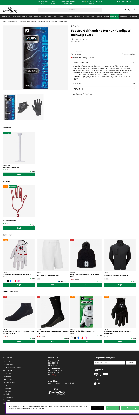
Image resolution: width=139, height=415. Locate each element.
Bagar (30, 17)
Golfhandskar (46, 17)
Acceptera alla (112, 408)
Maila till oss (52, 365)
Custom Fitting (8, 361)
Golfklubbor (6, 17)
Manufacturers (8, 370)
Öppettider (7, 400)
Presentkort (133, 17)
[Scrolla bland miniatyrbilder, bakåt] (5, 107)
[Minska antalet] (73, 50)
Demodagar (7, 376)
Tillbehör (69, 17)
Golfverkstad (86, 17)
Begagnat (99, 17)
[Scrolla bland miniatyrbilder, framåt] (66, 107)
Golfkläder (60, 17)
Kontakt (4, 2)
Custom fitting (16, 17)
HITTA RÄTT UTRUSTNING (12, 367)
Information (78, 89)
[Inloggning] (125, 10)
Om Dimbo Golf (8, 397)
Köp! (19, 285)
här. (44, 408)
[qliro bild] (101, 375)
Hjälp (9, 2)
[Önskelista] (130, 10)
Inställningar (98, 408)
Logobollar (7, 394)
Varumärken (124, 17)
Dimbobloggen (8, 364)
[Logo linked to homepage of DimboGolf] (10, 10)
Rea (92, 17)
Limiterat (106, 17)
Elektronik (76, 17)
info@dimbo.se (132, 2)
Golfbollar (37, 17)
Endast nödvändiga (130, 408)
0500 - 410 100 (57, 363)
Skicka (131, 362)
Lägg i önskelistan (129, 54)
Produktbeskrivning (81, 63)
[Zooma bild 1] (35, 57)
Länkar (5, 385)
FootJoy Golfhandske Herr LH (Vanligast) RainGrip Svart (49, 21)
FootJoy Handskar (24, 21)
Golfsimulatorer (8, 391)
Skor (54, 17)
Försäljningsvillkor (9, 382)
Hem (4, 21)
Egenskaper (77, 84)
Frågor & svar (8, 379)
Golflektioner (7, 388)
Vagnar (24, 17)
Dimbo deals (114, 17)
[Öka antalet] (85, 50)
